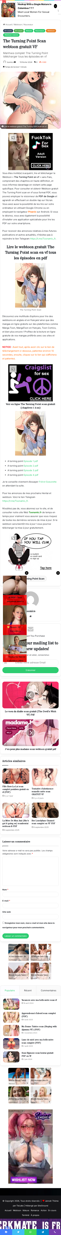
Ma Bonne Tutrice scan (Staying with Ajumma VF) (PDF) (39, 1028)
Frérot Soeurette (48, 481)
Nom (5, 889)
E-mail (6, 901)
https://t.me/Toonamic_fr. (15, 500)
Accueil (8, 24)
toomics (10, 62)
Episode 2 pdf (31, 465)
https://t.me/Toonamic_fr (43, 238)
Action (44, 1210)
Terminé (25, 1215)
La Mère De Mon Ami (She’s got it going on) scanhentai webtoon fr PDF (15, 823)
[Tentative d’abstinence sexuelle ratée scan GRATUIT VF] (45, 777)
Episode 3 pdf (31, 470)
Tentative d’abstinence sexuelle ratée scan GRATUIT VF (42, 791)
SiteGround (43, 1205)
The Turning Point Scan (30, 578)
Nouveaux (28, 24)
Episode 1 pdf (31, 461)
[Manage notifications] (7, 1228)
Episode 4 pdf (31, 475)
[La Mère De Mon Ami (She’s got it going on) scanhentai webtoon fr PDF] (15, 810)
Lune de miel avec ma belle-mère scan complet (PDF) (37, 1041)
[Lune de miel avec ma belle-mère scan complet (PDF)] (11, 1043)
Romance (35, 1210)
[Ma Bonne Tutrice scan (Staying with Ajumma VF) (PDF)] (11, 1030)
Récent (28, 990)
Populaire (10, 990)
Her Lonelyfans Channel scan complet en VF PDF (43, 822)
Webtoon (18, 24)
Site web (6, 912)
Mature (29, 31)
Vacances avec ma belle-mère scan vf (39, 1000)
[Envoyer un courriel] (15, 62)
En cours (8, 31)
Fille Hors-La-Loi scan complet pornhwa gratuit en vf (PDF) (15, 789)
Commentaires (48, 990)
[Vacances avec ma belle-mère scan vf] (11, 1004)
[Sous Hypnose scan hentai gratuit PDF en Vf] (11, 1057)
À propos (35, 1215)
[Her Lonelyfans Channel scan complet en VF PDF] (45, 810)
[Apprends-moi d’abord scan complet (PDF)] (11, 1017)
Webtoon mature (11, 35)
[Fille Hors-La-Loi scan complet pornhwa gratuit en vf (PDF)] (15, 776)
